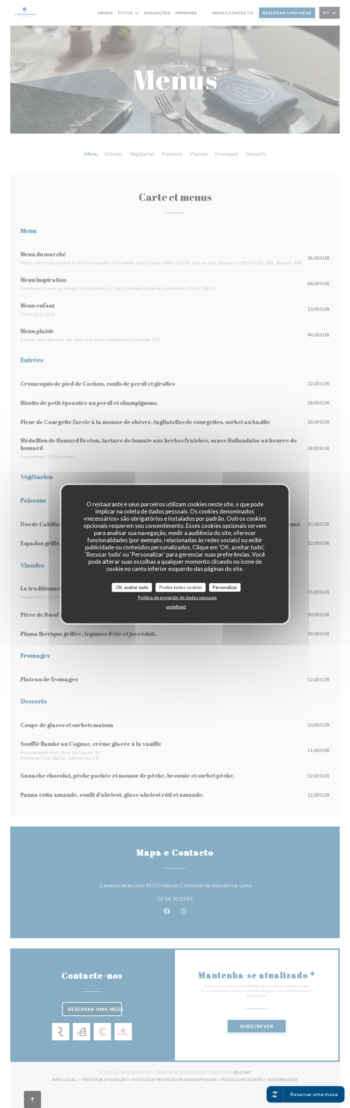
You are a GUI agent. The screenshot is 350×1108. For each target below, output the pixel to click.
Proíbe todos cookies (180, 587)
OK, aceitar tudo (132, 587)
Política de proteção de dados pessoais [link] (177, 597)
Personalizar (225, 587)
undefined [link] (176, 607)
